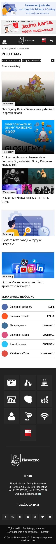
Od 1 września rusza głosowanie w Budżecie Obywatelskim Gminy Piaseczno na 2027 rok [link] (28, 161)
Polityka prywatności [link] (34, 528)
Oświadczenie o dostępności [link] (22, 531)
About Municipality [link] (11, 60)
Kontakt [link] (45, 531)
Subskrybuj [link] (47, 353)
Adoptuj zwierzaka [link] (31, 60)
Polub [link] (50, 316)
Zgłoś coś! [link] (14, 528)
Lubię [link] (51, 307)
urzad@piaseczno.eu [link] (26, 493)
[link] (4, 40)
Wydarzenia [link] (9, 192)
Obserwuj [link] (48, 325)
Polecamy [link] (8, 103)
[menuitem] (11, 60)
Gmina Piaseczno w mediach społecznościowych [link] (22, 284)
